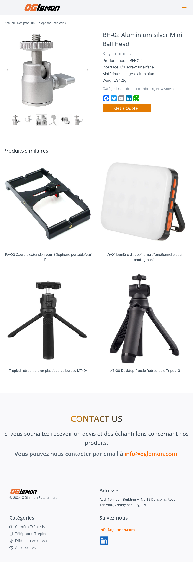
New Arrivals (165, 89)
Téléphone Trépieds (139, 89)
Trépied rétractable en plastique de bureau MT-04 (48, 371)
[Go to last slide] (8, 70)
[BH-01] (47, 70)
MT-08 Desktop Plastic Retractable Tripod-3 (144, 371)
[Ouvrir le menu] (184, 7)
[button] (16, 120)
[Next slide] (87, 70)
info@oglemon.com (151, 453)
